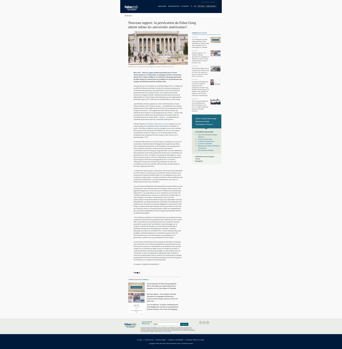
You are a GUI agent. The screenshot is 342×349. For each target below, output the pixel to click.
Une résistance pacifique (205, 150)
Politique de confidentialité (175, 340)
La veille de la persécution (206, 141)
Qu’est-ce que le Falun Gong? (205, 119)
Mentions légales (161, 340)
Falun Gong (162, 6)
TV (191, 6)
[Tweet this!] (135, 273)
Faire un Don (211, 6)
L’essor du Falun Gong (205, 139)
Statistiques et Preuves (204, 124)
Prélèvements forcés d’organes (204, 156)
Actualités (185, 6)
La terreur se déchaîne (205, 143)
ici (159, 264)
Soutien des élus (173, 6)
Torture (197, 159)
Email (155, 324)
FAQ (195, 6)
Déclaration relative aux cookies (195, 340)
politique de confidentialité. (164, 331)
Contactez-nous (149, 340)
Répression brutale (202, 121)
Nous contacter (204, 2)
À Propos (139, 340)
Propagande (199, 161)
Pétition (201, 6)
